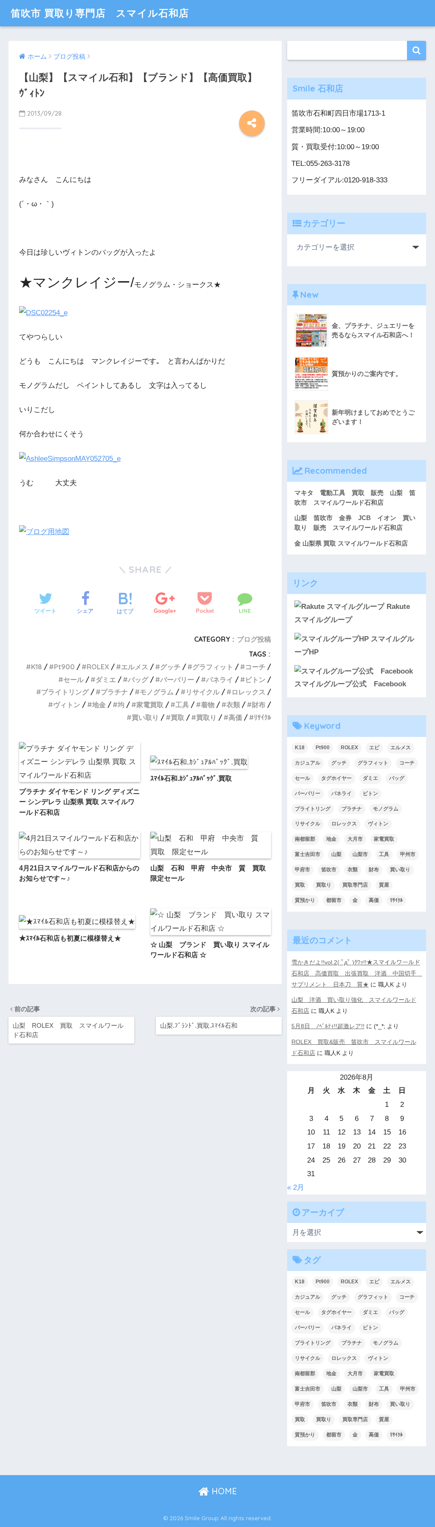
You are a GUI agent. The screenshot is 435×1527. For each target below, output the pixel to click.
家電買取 (150, 704)
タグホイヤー (336, 778)
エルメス (134, 667)
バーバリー (177, 679)
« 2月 (295, 1187)
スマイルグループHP (354, 645)
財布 (259, 704)
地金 (99, 704)
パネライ (219, 679)
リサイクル (203, 692)
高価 (235, 717)
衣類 (233, 704)
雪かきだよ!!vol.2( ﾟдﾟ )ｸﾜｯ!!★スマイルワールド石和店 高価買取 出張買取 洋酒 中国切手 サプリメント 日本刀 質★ (356, 973)
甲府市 (302, 870)
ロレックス (249, 692)
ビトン (255, 679)
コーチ (255, 667)
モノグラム (157, 692)
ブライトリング (65, 692)
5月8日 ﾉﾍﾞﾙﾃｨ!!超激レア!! (327, 1026)
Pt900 (64, 667)
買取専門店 (355, 885)
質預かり (305, 900)
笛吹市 (328, 870)
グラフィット (212, 667)
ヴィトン (66, 704)
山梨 (336, 854)
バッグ (138, 679)
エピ (374, 748)
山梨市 (360, 854)
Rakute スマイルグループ (352, 613)
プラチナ (114, 692)
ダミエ (106, 679)
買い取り (145, 717)
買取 (177, 717)
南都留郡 (305, 839)
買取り (206, 717)
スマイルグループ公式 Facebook (350, 684)
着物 (208, 704)
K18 (36, 667)
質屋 (384, 885)
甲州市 (407, 854)
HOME (223, 1491)
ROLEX (98, 667)
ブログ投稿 (254, 639)
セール (73, 679)
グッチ (170, 667)
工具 (182, 704)
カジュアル (307, 763)
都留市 (334, 900)
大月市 (355, 839)
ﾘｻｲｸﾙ (262, 717)
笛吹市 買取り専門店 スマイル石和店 (100, 13)
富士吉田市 (307, 854)
